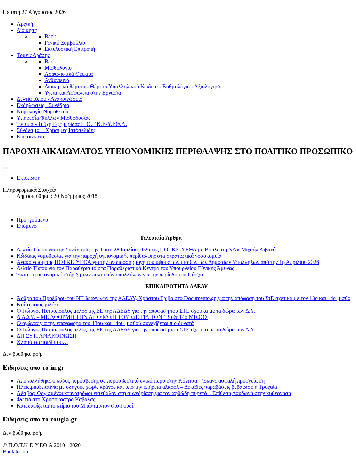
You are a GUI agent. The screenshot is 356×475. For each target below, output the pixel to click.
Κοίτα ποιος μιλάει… (40, 304)
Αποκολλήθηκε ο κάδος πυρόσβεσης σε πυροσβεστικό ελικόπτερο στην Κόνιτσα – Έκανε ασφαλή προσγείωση (141, 381)
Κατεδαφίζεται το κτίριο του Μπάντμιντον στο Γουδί (75, 406)
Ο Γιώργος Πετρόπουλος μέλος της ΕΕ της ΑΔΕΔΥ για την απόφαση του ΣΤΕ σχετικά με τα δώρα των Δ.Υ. (136, 311)
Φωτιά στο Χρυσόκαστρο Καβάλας (56, 399)
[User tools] (5, 168)
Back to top (15, 451)
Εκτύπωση (28, 178)
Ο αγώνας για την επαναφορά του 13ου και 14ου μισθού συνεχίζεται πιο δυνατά (105, 323)
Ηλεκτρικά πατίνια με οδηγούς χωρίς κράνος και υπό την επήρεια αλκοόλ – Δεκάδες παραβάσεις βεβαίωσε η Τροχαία (147, 387)
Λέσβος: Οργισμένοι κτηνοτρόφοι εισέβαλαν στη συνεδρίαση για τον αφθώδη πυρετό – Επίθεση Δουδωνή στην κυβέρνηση (154, 393)
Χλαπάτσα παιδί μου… (42, 342)
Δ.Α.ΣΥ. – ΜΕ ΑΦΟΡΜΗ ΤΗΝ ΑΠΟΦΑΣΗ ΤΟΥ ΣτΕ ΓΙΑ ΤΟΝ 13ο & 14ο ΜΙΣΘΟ (112, 317)
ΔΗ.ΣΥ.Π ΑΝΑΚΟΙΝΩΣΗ (47, 336)
